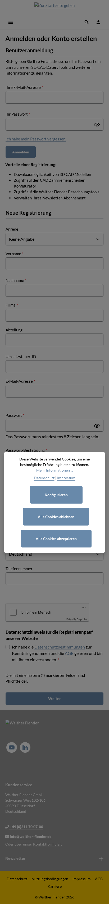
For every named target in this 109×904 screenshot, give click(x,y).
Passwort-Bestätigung (26, 450)
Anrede (12, 229)
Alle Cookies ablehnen (56, 516)
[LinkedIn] (25, 747)
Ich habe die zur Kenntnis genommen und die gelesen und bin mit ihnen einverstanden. (57, 653)
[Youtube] (11, 747)
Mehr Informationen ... (54, 470)
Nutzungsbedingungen (49, 878)
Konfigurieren (56, 494)
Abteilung (14, 329)
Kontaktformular (47, 844)
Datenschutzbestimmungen (59, 646)
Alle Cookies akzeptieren (56, 538)
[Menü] (10, 22)
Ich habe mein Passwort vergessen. (36, 138)
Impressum (81, 878)
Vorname (15, 253)
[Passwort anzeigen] (97, 124)
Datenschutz (17, 878)
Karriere (55, 886)
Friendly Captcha (76, 619)
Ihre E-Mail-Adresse (24, 87)
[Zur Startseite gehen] (54, 7)
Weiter (54, 698)
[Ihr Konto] (98, 22)
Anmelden (20, 152)
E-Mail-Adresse (20, 381)
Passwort (15, 415)
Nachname (16, 280)
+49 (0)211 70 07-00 (26, 826)
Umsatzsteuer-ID (21, 356)
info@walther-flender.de (30, 836)
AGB (69, 653)
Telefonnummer (19, 568)
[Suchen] (86, 22)
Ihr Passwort (18, 114)
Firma (12, 305)
